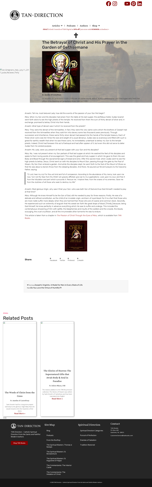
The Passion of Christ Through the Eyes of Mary (77, 215)
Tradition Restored (87, 445)
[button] (53, 260)
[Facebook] (108, 3)
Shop (94, 25)
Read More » (19, 413)
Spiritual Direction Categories (91, 430)
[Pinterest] (133, 3)
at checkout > (100, 29)
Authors (84, 25)
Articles (56, 25)
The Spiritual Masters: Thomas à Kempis (59, 446)
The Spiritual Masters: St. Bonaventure (56, 453)
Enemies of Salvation (88, 440)
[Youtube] (127, 3)
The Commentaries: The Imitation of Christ (56, 473)
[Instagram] (114, 3)
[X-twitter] (121, 3)
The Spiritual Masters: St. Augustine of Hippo (56, 459)
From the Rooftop (53, 440)
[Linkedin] (139, 3)
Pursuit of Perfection (88, 435)
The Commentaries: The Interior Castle (59, 466)
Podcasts (71, 25)
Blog (48, 430)
